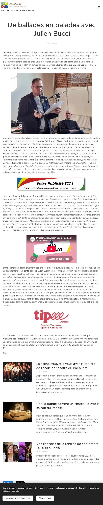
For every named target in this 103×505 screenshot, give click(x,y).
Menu (99, 7)
